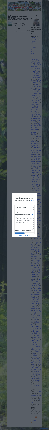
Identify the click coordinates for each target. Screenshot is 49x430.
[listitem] (24, 217)
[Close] (36, 194)
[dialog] (24, 215)
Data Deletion (20, 235)
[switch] (33, 207)
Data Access (24, 235)
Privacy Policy (28, 235)
